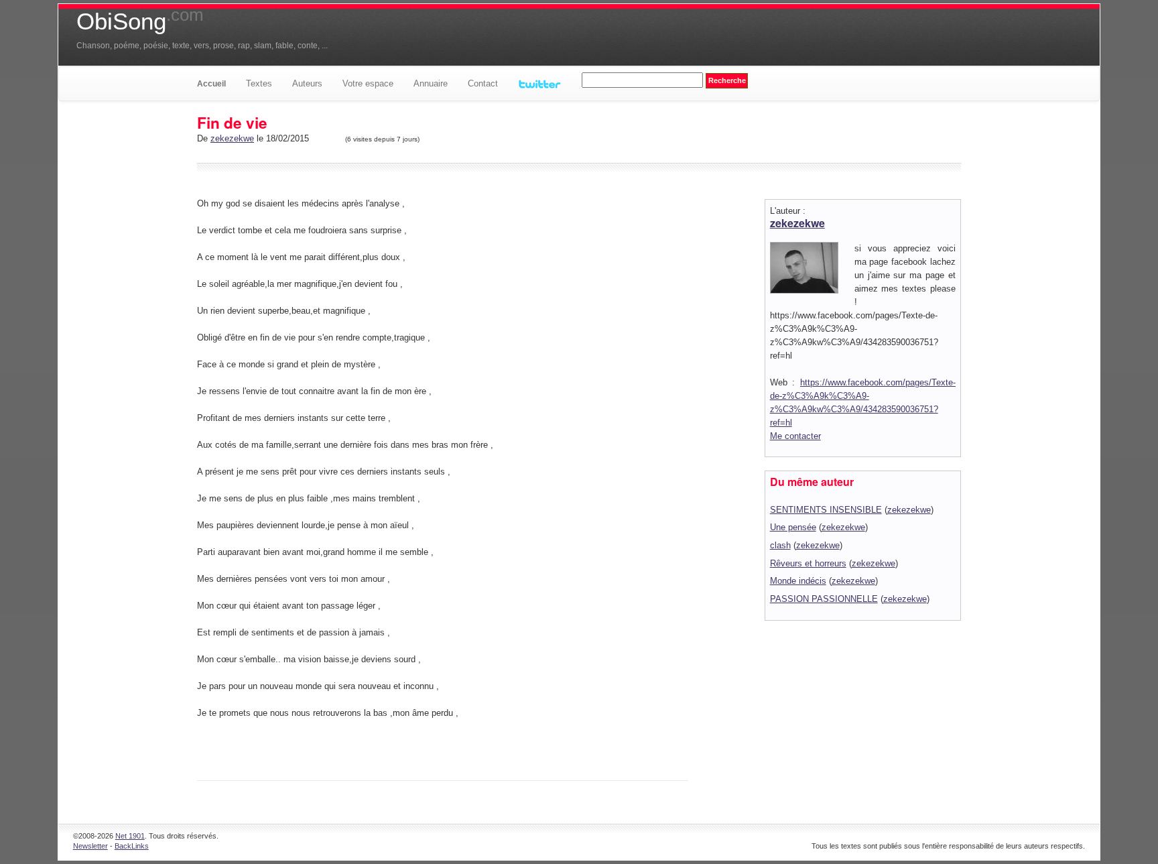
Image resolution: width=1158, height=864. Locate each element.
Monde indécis (798, 581)
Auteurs (307, 83)
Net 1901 (130, 836)
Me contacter (795, 436)
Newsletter (90, 846)
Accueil (211, 83)
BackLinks (132, 846)
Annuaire (430, 83)
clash (780, 545)
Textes (259, 83)
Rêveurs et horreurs (808, 563)
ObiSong (140, 21)
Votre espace (367, 83)
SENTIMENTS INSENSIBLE (826, 510)
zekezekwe (232, 138)
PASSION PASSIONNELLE (824, 599)
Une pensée (793, 527)
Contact (483, 83)
